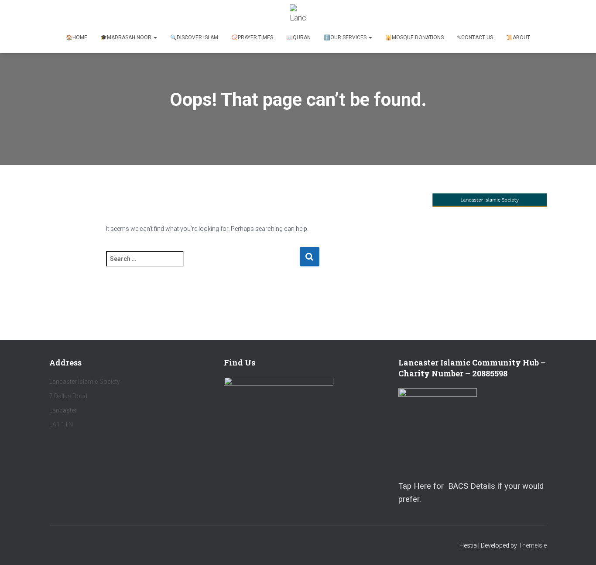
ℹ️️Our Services (346, 37)
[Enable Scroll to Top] (579, 547)
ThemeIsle (532, 545)
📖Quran (298, 37)
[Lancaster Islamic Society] (298, 15)
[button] (155, 37)
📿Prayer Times (252, 37)
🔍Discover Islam (194, 37)
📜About (518, 37)
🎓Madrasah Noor (126, 37)
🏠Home (76, 37)
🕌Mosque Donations (414, 37)
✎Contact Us (475, 37)
